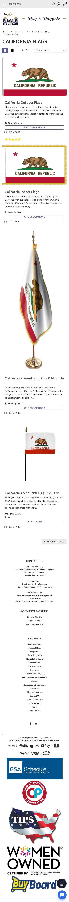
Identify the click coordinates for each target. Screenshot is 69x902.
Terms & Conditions (34, 699)
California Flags (12, 35)
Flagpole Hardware (34, 659)
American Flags (34, 644)
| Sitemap (47, 737)
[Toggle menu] (4, 6)
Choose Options (34, 127)
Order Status (34, 620)
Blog (34, 707)
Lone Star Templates (50, 740)
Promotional (34, 662)
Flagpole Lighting (34, 655)
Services (34, 681)
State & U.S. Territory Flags (38, 32)
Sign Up (38, 617)
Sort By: (25, 50)
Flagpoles (34, 651)
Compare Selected (54, 542)
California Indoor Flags (22, 192)
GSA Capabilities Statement (34, 677)
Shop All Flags (17, 32)
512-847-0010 (15, 4)
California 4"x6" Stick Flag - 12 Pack (32, 493)
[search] (53, 4)
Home (5, 32)
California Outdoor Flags (23, 102)
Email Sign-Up (34, 710)
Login (29, 617)
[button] (35, 769)
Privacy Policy (34, 703)
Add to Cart (34, 521)
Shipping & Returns (34, 624)
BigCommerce (24, 740)
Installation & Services (34, 673)
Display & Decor (34, 666)
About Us (34, 688)
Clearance (34, 670)
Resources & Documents (34, 685)
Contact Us (35, 696)
